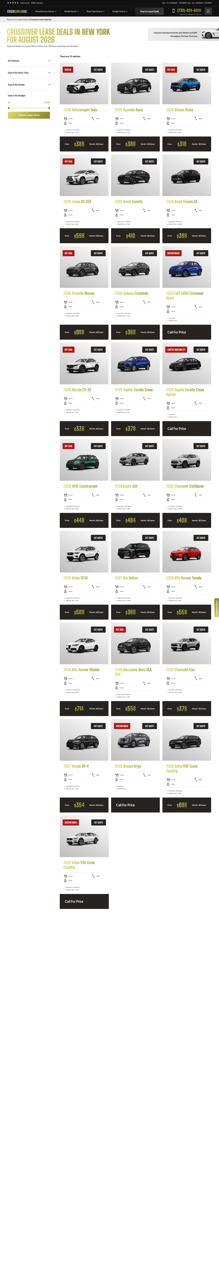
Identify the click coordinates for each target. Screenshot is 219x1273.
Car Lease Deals (21, 19)
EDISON (17, 11)
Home (9, 19)
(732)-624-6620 (189, 10)
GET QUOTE (98, 69)
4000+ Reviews (37, 3)
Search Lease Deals (149, 11)
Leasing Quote (216, 608)
